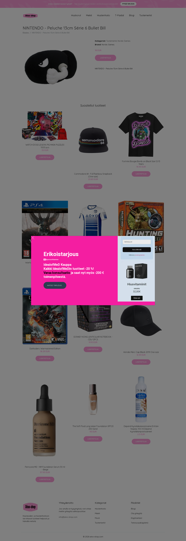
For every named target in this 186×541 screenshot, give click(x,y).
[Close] (32, 238)
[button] (55, 285)
